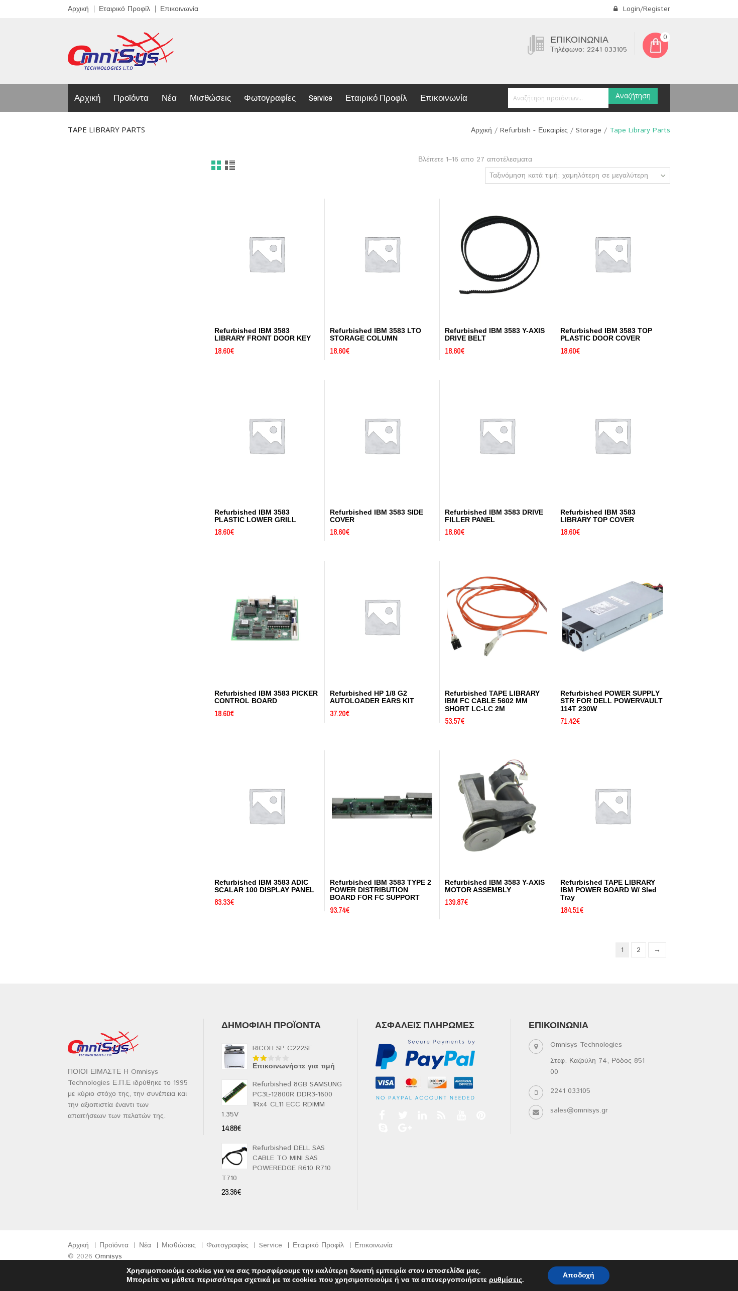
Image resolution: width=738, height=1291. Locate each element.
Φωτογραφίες (270, 97)
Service (320, 97)
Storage (588, 130)
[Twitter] (401, 1115)
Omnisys (108, 1256)
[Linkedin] (421, 1115)
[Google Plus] (401, 1127)
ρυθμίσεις (505, 1279)
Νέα (169, 97)
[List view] (230, 166)
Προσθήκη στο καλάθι (244, 312)
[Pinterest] (479, 1115)
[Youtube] (460, 1115)
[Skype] (382, 1127)
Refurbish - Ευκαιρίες (534, 130)
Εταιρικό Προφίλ (124, 9)
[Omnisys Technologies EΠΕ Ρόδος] (121, 51)
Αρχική (78, 9)
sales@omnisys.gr (579, 1110)
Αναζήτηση (633, 95)
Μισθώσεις (210, 97)
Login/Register (645, 9)
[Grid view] (216, 166)
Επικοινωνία (179, 9)
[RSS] (440, 1115)
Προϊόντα (131, 97)
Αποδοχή (578, 1275)
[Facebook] (382, 1115)
